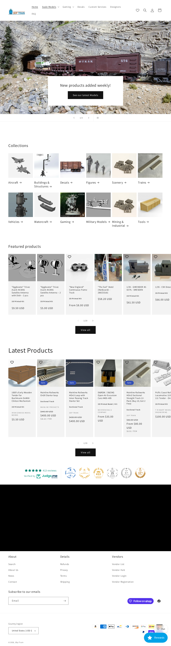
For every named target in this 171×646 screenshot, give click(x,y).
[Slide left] (78, 320)
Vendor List (118, 564)
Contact (12, 581)
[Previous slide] (74, 117)
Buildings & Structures (42, 184)
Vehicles (13, 222)
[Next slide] (88, 117)
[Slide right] (93, 320)
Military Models (96, 222)
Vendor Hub (118, 569)
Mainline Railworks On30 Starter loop (49, 394)
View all (85, 329)
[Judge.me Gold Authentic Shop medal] (84, 473)
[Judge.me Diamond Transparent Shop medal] (70, 473)
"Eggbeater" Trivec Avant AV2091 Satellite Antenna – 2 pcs (50, 291)
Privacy (64, 569)
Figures (91, 182)
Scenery (117, 182)
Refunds (64, 564)
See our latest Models (85, 95)
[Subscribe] (64, 601)
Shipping (65, 581)
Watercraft (41, 222)
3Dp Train (19, 642)
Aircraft (13, 182)
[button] (50, 6)
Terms (63, 575)
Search (12, 564)
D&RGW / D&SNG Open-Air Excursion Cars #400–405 (107, 395)
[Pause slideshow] (97, 117)
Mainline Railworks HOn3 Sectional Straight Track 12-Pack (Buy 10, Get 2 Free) (136, 398)
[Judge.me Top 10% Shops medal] (140, 473)
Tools (141, 222)
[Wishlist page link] (137, 10)
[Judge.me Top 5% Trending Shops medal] (126, 473)
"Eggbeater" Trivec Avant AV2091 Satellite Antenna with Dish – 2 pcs (21, 291)
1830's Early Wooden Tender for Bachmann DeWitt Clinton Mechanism (22, 396)
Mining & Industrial (118, 223)
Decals (64, 182)
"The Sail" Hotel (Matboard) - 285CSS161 (106, 290)
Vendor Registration (123, 581)
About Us (13, 569)
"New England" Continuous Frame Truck (78, 290)
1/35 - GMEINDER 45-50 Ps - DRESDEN (137, 288)
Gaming (65, 222)
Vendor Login (119, 575)
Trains (142, 182)
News (11, 575)
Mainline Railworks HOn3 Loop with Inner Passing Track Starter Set (78, 396)
